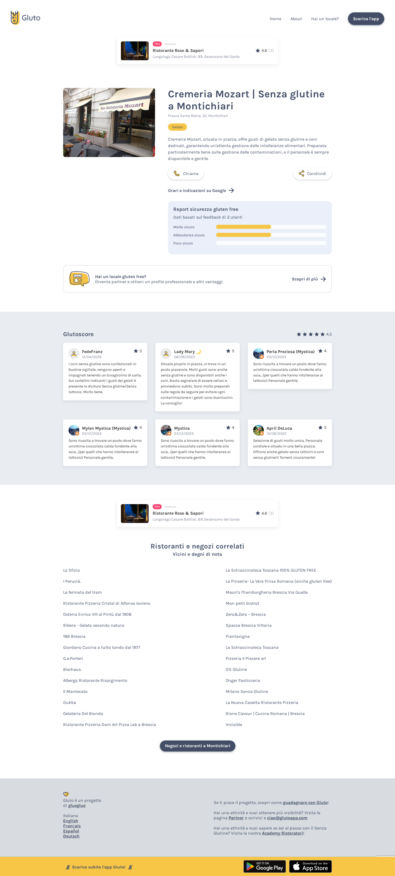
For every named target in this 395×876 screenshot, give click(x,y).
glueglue (76, 805)
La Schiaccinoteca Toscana (252, 647)
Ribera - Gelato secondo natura (93, 625)
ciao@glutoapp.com (287, 817)
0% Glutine (236, 669)
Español (71, 831)
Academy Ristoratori (282, 833)
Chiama (191, 173)
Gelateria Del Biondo (83, 713)
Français (72, 825)
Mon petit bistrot (242, 603)
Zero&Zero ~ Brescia (246, 614)
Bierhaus (72, 669)
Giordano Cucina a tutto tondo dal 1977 (101, 647)
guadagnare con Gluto (305, 802)
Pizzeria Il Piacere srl (246, 658)
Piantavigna (238, 636)
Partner (236, 817)
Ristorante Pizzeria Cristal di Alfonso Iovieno (106, 603)
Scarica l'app (366, 18)
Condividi (316, 173)
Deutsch (71, 836)
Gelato (177, 127)
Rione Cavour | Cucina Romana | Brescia (265, 713)
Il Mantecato (75, 691)
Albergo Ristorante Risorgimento (95, 680)
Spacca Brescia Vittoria (249, 625)
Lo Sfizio (71, 570)
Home (275, 18)
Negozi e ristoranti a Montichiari (197, 745)
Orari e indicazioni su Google (197, 190)
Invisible (234, 724)
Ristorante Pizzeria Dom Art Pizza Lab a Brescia (109, 724)
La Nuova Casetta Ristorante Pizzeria (262, 702)
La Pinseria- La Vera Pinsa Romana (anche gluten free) (279, 581)
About (296, 18)
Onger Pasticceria (243, 680)
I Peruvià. (72, 581)
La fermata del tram (82, 592)
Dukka (69, 702)
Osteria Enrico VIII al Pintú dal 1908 (97, 614)
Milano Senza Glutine (247, 691)
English (70, 820)
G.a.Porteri (73, 658)
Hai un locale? (325, 18)
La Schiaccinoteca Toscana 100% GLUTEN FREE (271, 570)
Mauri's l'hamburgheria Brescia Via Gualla (267, 592)
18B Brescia (74, 636)
